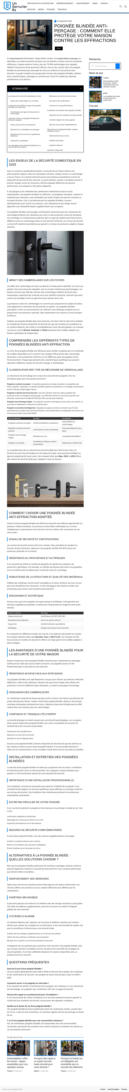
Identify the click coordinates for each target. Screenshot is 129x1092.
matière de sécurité (16, 58)
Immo (59, 48)
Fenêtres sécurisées (56, 140)
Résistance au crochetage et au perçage (24, 129)
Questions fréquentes (55, 150)
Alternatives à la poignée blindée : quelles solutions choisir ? (62, 130)
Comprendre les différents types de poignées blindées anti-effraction (24, 106)
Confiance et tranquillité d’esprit (61, 106)
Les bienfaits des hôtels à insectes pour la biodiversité (111, 98)
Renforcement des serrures (59, 136)
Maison (36, 1071)
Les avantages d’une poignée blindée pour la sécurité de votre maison (24, 146)
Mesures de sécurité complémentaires (63, 125)
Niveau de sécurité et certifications (22, 125)
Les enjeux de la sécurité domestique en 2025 (24, 96)
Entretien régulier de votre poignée (62, 120)
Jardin (105, 93)
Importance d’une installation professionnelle (65, 115)
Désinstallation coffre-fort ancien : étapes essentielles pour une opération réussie (111, 84)
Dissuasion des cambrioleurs (59, 101)
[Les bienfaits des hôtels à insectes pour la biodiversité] (95, 96)
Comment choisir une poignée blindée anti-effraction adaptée (24, 119)
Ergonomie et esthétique (19, 141)
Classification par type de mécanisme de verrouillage (25, 113)
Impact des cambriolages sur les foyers (24, 101)
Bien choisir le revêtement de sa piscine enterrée (102, 123)
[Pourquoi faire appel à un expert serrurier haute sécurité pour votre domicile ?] (45, 1048)
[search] (121, 6)
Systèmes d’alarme (56, 145)
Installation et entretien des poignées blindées (64, 110)
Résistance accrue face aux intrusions (62, 96)
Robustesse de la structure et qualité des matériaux (25, 135)
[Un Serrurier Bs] (15, 6)
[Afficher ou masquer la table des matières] (54, 88)
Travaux (9, 1071)
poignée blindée (63, 58)
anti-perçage (73, 58)
